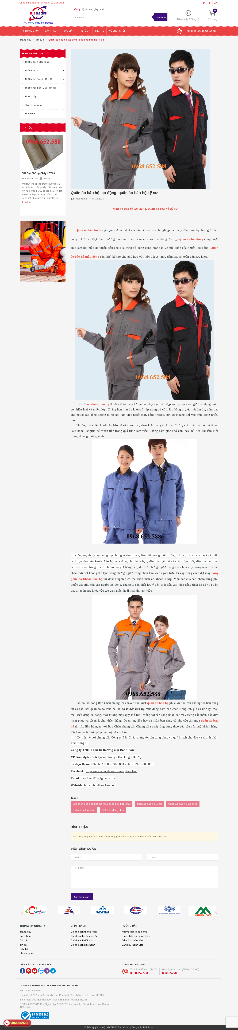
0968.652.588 (139, 973)
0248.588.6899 (42, 999)
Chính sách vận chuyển (84, 936)
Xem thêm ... (31, 113)
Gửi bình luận (81, 897)
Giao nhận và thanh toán (136, 936)
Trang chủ (31, 31)
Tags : (74, 797)
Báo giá (68, 31)
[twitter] (204, 3)
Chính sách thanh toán (84, 931)
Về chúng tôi (117, 31)
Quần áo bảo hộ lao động (183, 803)
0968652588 (170, 973)
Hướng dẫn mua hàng (134, 931)
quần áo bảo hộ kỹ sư (149, 803)
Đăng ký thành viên (133, 944)
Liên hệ (99, 31)
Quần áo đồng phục (113, 810)
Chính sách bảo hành (83, 944)
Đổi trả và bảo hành (133, 940)
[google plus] (215, 3)
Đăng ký (195, 19)
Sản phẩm (51, 31)
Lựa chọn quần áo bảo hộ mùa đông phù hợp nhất (101, 803)
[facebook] (209, 3)
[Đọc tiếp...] (27, 202)
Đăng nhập (182, 19)
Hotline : (201, 30)
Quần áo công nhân (84, 810)
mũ (102, 9)
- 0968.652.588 (60, 999)
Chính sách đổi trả (81, 940)
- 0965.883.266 (78, 999)
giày (96, 9)
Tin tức (84, 31)
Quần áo (87, 9)
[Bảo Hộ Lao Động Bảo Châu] (43, 16)
